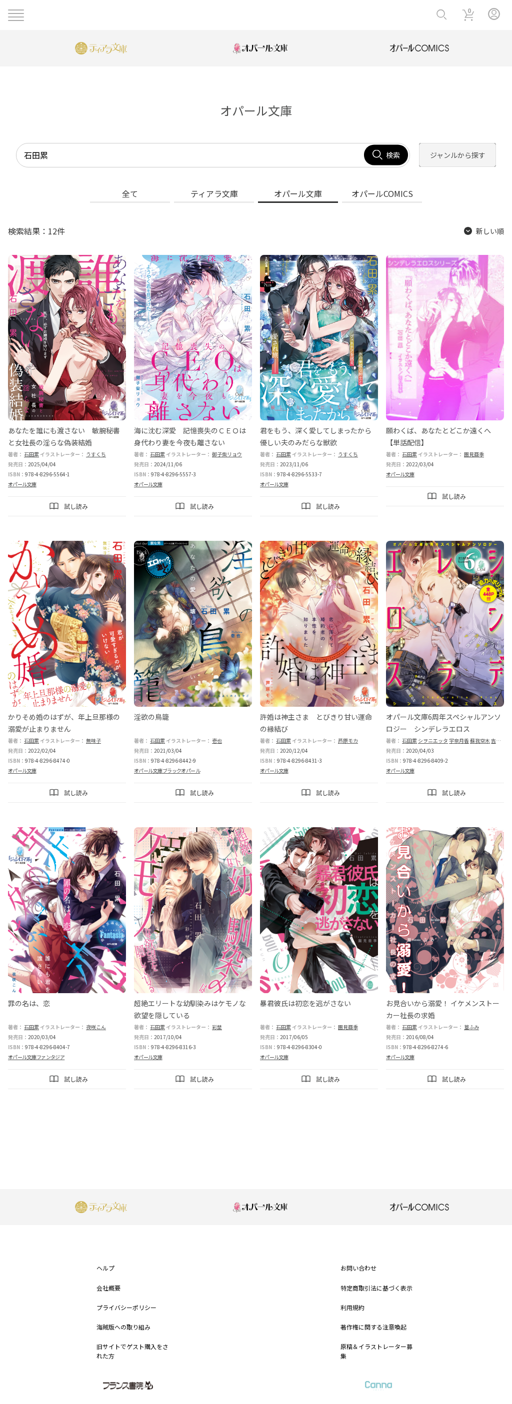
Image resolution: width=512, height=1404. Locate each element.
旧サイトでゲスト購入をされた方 (132, 1351)
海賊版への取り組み (123, 1327)
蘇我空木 (480, 740)
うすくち (96, 454)
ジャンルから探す (458, 155)
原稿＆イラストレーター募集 (376, 1351)
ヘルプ (105, 1268)
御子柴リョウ (227, 454)
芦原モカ (348, 740)
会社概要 (108, 1288)
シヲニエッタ (433, 740)
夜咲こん (96, 1027)
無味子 (93, 740)
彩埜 (217, 1027)
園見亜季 (474, 454)
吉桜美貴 (501, 740)
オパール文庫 (22, 484)
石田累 (31, 454)
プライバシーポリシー (126, 1307)
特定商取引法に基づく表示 (376, 1288)
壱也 (217, 740)
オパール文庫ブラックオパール (167, 770)
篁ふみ (471, 1027)
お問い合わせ (358, 1268)
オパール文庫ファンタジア (36, 1057)
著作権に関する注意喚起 (373, 1327)
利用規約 (352, 1307)
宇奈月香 (459, 740)
